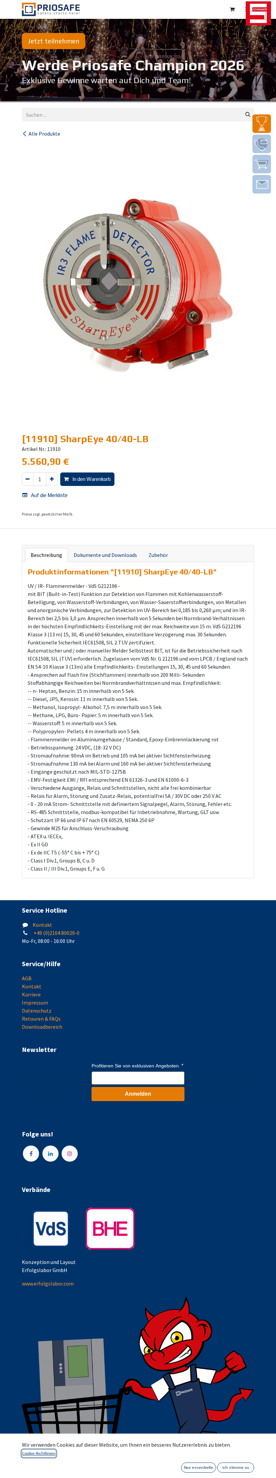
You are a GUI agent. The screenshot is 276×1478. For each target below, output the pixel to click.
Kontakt (42, 924)
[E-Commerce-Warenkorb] (232, 9)
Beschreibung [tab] (46, 555)
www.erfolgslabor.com (48, 1283)
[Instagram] (70, 1154)
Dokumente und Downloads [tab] (105, 555)
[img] (261, 123)
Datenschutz (36, 1010)
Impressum (35, 1002)
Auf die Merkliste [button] (49, 495)
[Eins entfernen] (27, 479)
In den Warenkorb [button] (91, 479)
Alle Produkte (44, 133)
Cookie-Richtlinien (39, 1453)
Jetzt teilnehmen (53, 41)
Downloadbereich (42, 1026)
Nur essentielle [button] (198, 1467)
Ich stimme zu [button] (235, 1467)
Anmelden (138, 1094)
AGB (27, 978)
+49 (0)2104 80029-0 (56, 932)
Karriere (31, 994)
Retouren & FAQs (41, 1018)
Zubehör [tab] (158, 555)
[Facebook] (31, 1154)
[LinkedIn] (50, 1154)
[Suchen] (248, 114)
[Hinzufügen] (52, 479)
